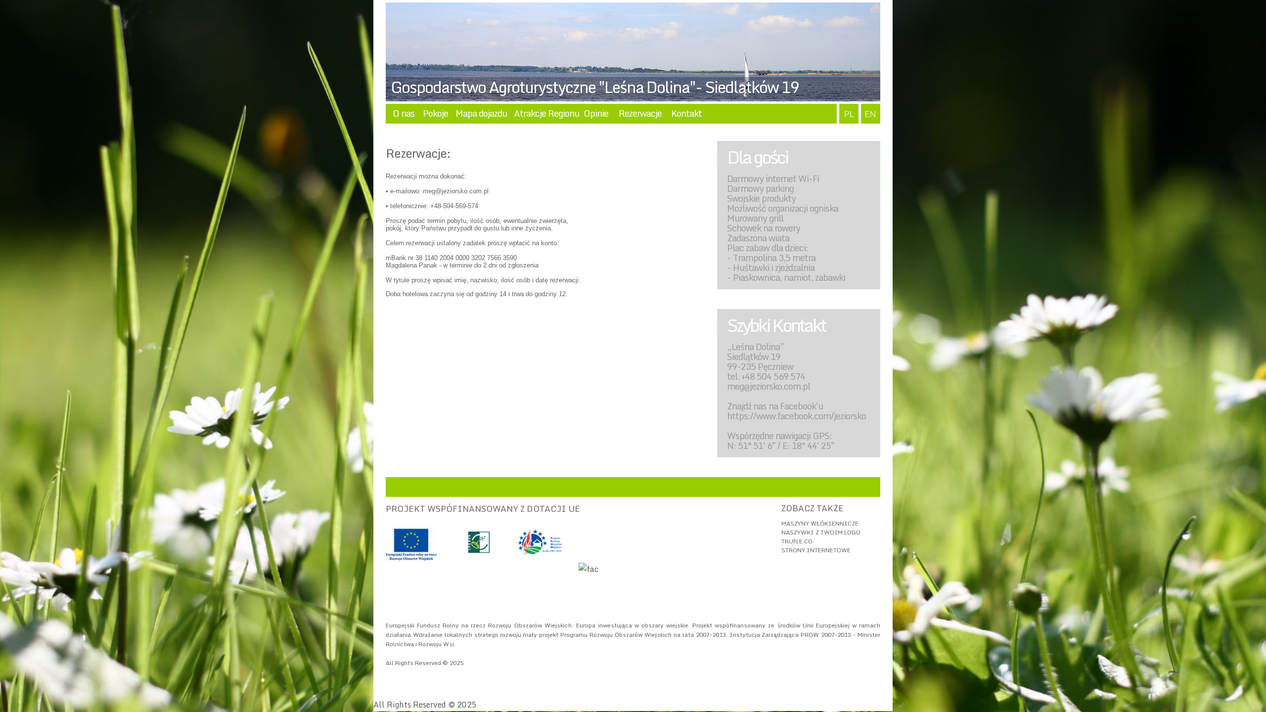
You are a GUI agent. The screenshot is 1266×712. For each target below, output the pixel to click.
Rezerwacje (640, 113)
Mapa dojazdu (481, 113)
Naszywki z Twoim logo (820, 532)
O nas (403, 113)
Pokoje (435, 113)
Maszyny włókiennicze (820, 523)
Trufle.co (797, 541)
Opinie (596, 113)
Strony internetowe (816, 550)
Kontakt (686, 113)
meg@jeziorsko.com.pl (456, 191)
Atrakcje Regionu (546, 113)
